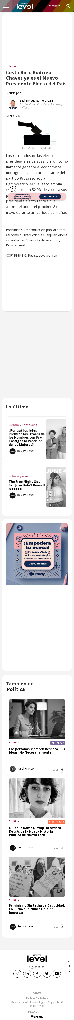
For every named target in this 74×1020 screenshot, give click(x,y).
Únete (37, 992)
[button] (6, 6)
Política (11, 66)
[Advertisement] (37, 359)
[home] (24, 6)
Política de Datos (37, 997)
